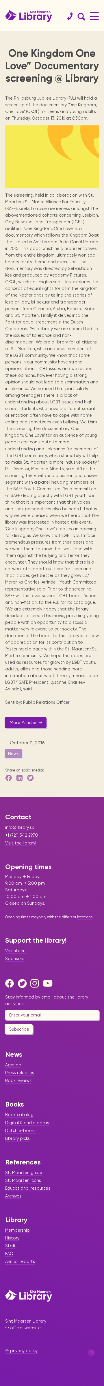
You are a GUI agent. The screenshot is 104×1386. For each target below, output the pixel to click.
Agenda (13, 1065)
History (12, 1238)
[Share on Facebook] (9, 778)
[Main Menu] (94, 16)
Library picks (17, 1138)
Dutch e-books (20, 1130)
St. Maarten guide (23, 1172)
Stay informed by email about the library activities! (46, 1000)
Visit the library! (20, 843)
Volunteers (16, 950)
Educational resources (27, 1188)
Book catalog (19, 1114)
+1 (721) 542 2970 (21, 835)
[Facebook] (11, 983)
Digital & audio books (27, 1122)
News (13, 753)
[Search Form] (80, 16)
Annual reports (20, 1261)
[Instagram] (36, 983)
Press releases (19, 1072)
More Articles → (26, 722)
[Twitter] (23, 983)
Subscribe (19, 1029)
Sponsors (14, 958)
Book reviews (18, 1080)
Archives (13, 1196)
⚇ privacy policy (21, 1350)
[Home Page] (28, 1295)
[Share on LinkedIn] (20, 778)
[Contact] (67, 16)
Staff (10, 1246)
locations (84, 917)
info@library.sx (19, 827)
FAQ (9, 1253)
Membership (17, 1230)
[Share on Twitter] (31, 778)
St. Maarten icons (23, 1180)
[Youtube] (49, 983)
